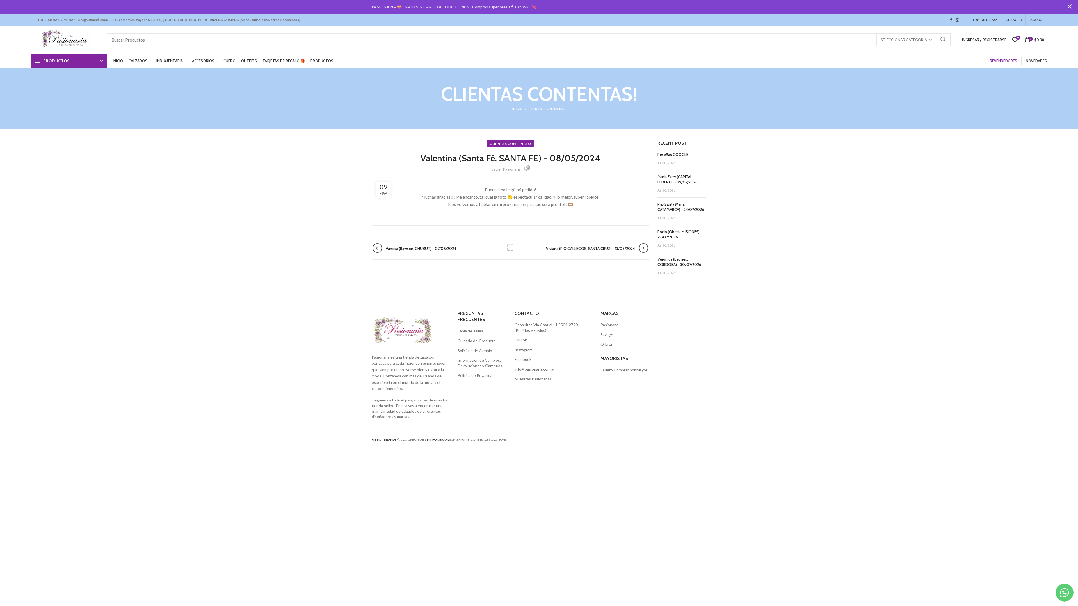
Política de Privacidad (476, 375)
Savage (606, 334)
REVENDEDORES (1003, 61)
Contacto (1012, 20)
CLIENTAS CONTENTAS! (547, 109)
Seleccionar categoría (904, 40)
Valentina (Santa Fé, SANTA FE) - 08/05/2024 (510, 158)
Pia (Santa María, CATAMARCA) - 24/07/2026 (680, 207)
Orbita (606, 344)
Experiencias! (985, 20)
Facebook (951, 20)
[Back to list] (510, 248)
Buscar (943, 39)
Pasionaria (609, 324)
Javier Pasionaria (506, 169)
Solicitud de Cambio (475, 350)
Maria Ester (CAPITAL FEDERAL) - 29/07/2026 (677, 179)
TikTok (962, 20)
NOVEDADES (1036, 61)
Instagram (957, 20)
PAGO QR (1036, 20)
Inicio (517, 109)
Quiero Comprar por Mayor (623, 370)
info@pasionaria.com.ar (535, 369)
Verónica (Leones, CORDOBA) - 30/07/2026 (679, 262)
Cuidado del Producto (477, 340)
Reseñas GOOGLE (672, 154)
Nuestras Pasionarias (533, 379)
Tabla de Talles (470, 331)
